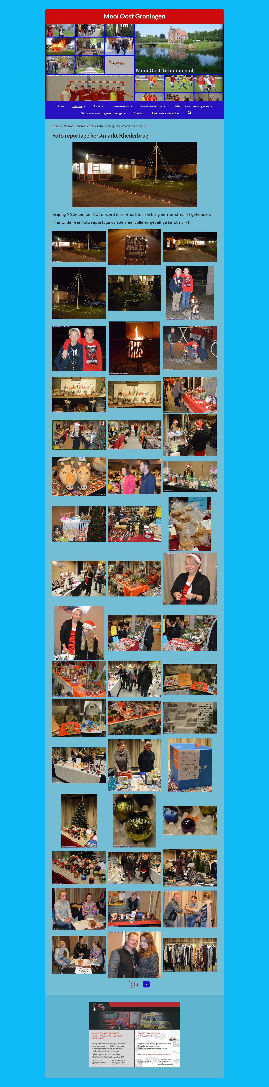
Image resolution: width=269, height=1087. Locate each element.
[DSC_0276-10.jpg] (189, 394)
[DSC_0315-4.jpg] (189, 765)
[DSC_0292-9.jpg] (134, 578)
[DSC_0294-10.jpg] (189, 578)
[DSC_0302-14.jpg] (79, 718)
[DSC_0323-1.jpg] (134, 867)
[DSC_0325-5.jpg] (189, 867)
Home (56, 126)
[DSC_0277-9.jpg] (79, 435)
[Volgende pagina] (146, 984)
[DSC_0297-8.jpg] (189, 633)
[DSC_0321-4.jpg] (79, 867)
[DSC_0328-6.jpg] (134, 909)
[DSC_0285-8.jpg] (79, 524)
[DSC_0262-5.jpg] (134, 246)
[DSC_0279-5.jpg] (189, 435)
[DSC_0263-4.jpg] (189, 246)
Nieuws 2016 (85, 126)
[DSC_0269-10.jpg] (189, 293)
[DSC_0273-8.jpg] (79, 394)
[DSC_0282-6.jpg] (79, 476)
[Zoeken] (189, 112)
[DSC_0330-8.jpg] (79, 955)
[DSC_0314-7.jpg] (134, 765)
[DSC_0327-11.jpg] (79, 909)
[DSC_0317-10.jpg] (134, 820)
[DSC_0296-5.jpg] (134, 633)
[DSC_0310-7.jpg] (79, 765)
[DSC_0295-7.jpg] (79, 633)
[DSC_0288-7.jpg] (134, 524)
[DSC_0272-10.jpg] (189, 348)
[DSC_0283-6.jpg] (134, 476)
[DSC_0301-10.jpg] (189, 679)
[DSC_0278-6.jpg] (134, 435)
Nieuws (68, 126)
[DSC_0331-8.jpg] (134, 955)
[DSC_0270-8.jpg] (79, 348)
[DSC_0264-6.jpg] (79, 293)
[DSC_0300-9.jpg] (134, 679)
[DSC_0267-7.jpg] (134, 293)
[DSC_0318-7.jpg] (189, 820)
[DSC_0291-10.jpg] (79, 578)
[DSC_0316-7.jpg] (79, 820)
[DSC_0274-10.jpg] (134, 394)
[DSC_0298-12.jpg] (79, 679)
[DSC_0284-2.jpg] (189, 476)
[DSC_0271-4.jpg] (134, 348)
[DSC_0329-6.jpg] (189, 909)
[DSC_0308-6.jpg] (189, 718)
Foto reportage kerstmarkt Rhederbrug (121, 126)
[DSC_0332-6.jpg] (189, 955)
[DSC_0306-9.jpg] (134, 718)
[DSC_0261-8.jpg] (79, 246)
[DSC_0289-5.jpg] (189, 524)
